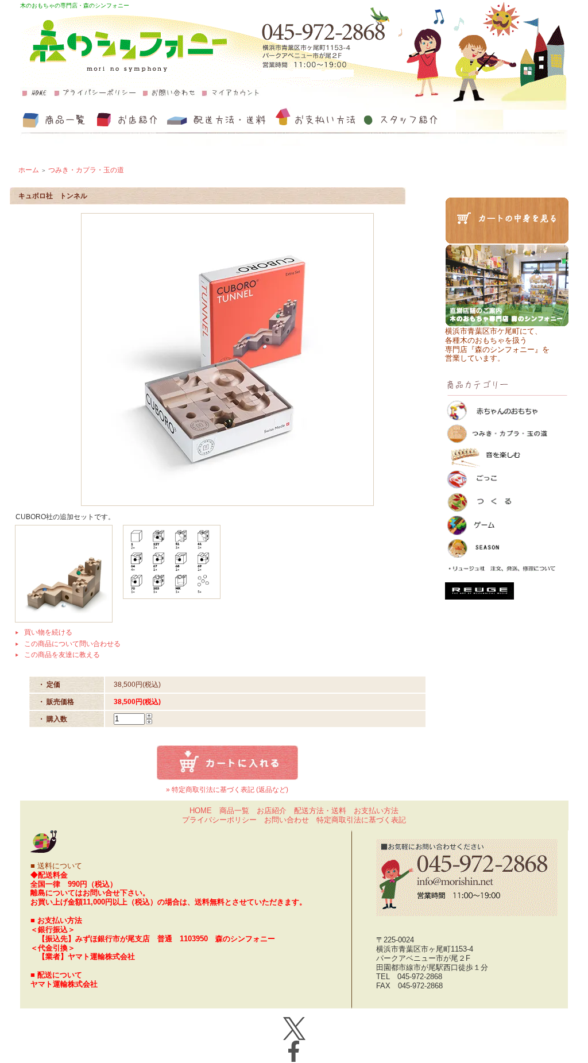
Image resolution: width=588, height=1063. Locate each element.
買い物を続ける (48, 632)
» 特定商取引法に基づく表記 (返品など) (227, 790)
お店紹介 (272, 810)
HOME (200, 810)
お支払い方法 (376, 810)
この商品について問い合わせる (72, 644)
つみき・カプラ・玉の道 (86, 170)
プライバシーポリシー (219, 819)
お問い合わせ (286, 819)
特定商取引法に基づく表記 (361, 819)
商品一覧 (234, 810)
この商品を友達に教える (62, 655)
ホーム (28, 170)
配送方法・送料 (320, 810)
